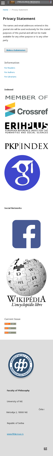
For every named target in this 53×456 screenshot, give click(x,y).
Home (5, 9)
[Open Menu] (3, 3)
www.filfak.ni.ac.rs (15, 434)
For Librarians (10, 76)
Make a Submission (15, 50)
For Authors (9, 72)
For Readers (9, 67)
